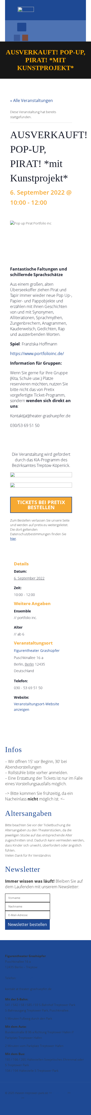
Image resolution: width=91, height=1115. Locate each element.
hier (13, 538)
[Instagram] (25, 38)
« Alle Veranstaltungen (31, 100)
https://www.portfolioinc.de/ (37, 353)
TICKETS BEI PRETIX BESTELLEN (41, 505)
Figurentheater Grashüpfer (37, 650)
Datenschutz (12, 1098)
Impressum (60, 1093)
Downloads (32, 1098)
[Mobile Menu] (21, 27)
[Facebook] (17, 38)
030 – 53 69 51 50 (29, 978)
